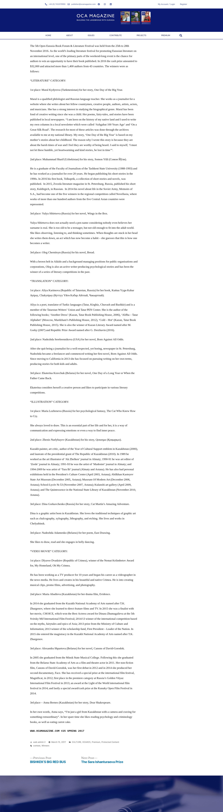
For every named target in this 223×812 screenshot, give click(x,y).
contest (36, 745)
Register (183, 4)
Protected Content (110, 742)
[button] (180, 35)
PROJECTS (141, 35)
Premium (165, 35)
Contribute (115, 35)
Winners (45, 745)
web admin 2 (39, 742)
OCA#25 (86, 742)
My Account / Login (166, 4)
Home (48, 35)
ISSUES (91, 35)
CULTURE (76, 742)
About (69, 35)
